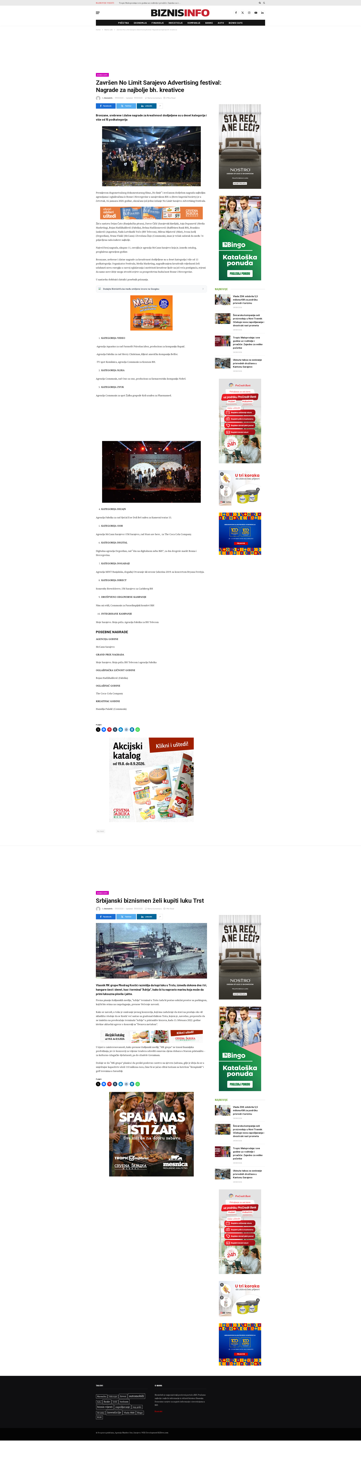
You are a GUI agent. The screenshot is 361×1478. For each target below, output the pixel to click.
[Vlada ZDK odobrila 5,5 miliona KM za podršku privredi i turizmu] (222, 299)
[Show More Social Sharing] (160, 106)
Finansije (158, 22)
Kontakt (158, 1411)
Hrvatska (100, 1412)
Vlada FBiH (129, 1412)
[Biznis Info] (180, 12)
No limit (100, 831)
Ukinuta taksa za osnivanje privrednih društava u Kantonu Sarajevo (148, 3)
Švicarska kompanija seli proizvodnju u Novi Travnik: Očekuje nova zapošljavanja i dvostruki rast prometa (248, 320)
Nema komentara (155, 98)
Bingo (140, 1412)
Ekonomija (140, 22)
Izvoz (123, 1396)
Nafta (99, 1402)
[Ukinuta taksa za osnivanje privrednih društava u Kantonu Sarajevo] (222, 363)
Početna (123, 22)
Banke (209, 22)
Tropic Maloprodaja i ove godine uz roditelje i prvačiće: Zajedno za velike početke (248, 342)
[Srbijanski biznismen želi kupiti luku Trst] (151, 951)
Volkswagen (113, 1396)
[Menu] (98, 13)
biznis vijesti (105, 1407)
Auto (221, 22)
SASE (115, 1402)
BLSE (99, 1417)
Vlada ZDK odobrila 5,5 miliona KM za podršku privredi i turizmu (245, 300)
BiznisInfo (108, 98)
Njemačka (101, 1396)
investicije (114, 1412)
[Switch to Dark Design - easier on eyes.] (264, 3)
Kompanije (194, 22)
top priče (137, 1407)
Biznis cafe (236, 22)
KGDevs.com (163, 1432)
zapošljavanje (122, 1407)
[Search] (259, 3)
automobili (136, 1396)
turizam (124, 1401)
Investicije (176, 22)
